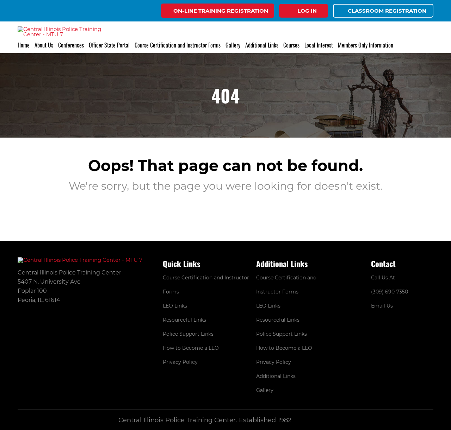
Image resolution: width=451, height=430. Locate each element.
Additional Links (276, 376)
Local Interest (318, 45)
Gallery (233, 45)
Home (24, 45)
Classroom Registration (387, 10)
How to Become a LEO (191, 348)
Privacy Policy (180, 362)
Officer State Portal (109, 45)
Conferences (71, 45)
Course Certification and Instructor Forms (178, 45)
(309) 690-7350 (389, 292)
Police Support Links (188, 334)
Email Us (382, 306)
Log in (307, 10)
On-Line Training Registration (220, 10)
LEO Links (175, 306)
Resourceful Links (184, 320)
